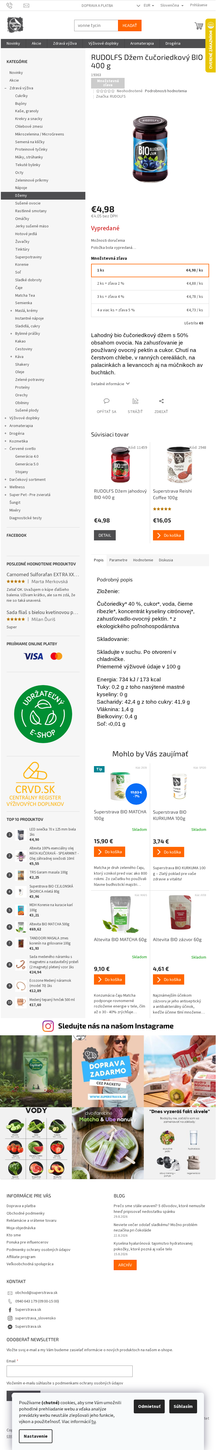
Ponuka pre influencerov (27, 1242)
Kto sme (14, 1235)
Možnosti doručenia (108, 240)
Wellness (17, 487)
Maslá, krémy (26, 311)
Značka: (111, 96)
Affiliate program (21, 1257)
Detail (105, 535)
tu (93, 1421)
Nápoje (21, 188)
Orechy (21, 395)
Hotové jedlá (26, 234)
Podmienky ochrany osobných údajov (38, 1250)
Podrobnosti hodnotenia (166, 91)
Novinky (16, 73)
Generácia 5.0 (26, 464)
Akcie (14, 80)
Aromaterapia (21, 426)
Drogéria (16, 433)
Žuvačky (22, 242)
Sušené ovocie (28, 203)
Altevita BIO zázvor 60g (177, 939)
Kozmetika (18, 441)
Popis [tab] (99, 560)
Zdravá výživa (21, 88)
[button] (120, 863)
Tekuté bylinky (27, 165)
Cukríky (21, 96)
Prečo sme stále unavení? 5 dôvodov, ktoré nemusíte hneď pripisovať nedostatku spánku (159, 1208)
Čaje (19, 288)
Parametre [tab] (118, 560)
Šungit (14, 502)
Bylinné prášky (27, 334)
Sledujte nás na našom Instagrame (116, 1025)
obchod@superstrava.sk (36, 1293)
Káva (19, 357)
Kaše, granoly (27, 111)
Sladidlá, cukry (27, 326)
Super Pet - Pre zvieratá (29, 495)
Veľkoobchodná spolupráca (30, 1264)
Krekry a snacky (28, 119)
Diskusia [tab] (166, 560)
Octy (19, 173)
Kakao (20, 341)
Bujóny (21, 104)
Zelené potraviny (29, 380)
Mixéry (15, 510)
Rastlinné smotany (31, 211)
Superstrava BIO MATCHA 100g (120, 815)
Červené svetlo (22, 449)
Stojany (21, 472)
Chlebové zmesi (29, 126)
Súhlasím (183, 1406)
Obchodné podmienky (26, 1213)
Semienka (23, 303)
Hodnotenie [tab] (143, 560)
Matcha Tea (25, 295)
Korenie (22, 264)
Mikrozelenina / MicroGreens (39, 134)
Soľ (18, 272)
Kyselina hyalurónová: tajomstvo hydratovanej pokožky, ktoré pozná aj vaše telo (153, 1246)
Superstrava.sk (28, 1310)
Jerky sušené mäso (32, 226)
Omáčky (22, 219)
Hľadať (130, 25)
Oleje (19, 372)
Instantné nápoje (29, 318)
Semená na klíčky (30, 142)
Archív (125, 1264)
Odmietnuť (149, 1406)
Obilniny (22, 403)
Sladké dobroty (28, 280)
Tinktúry (22, 249)
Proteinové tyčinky (31, 149)
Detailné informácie (107, 384)
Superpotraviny (28, 257)
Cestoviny (23, 349)
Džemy (21, 195)
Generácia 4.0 (26, 456)
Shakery (22, 364)
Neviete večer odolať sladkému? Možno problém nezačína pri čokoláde (155, 1227)
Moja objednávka (21, 1228)
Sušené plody (27, 410)
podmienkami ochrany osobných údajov (89, 1383)
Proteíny (22, 387)
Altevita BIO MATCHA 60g (120, 939)
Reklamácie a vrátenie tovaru (31, 1220)
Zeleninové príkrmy (31, 180)
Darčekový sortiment (27, 480)
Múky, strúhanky (29, 157)
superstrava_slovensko (35, 1318)
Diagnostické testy (25, 518)
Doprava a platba (97, 5)
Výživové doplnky (24, 418)
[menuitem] (13, 43)
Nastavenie (36, 1436)
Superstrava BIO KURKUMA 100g (169, 815)
